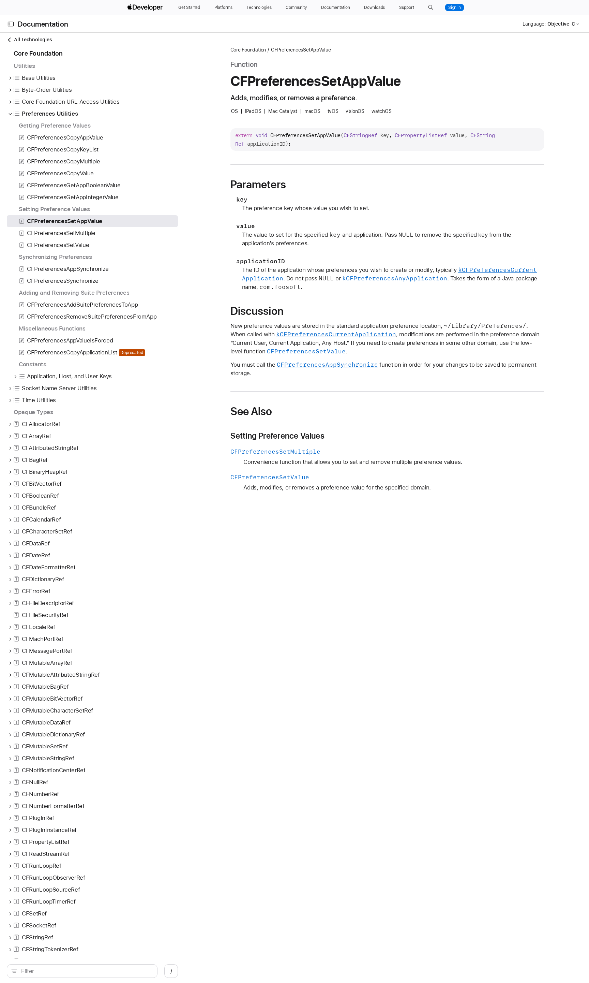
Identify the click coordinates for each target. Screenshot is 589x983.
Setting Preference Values (277, 436)
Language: (534, 24)
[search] (82, 971)
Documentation (43, 24)
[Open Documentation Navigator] (11, 24)
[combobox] (86, 971)
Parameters (258, 184)
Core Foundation (248, 50)
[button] (430, 7)
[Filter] (86, 971)
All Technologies (33, 39)
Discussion (257, 311)
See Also (251, 411)
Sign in (454, 7)
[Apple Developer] (146, 7)
